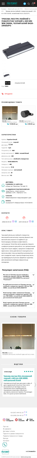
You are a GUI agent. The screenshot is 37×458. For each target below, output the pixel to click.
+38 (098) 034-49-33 (16, 415)
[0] (33, 3)
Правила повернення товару (13, 436)
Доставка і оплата (9, 431)
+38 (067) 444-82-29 (16, 413)
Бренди (5, 438)
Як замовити (7, 429)
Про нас (6, 426)
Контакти (6, 441)
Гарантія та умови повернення (13, 434)
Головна (3, 9)
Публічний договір (26, 456)
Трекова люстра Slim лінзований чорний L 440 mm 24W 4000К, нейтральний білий (18, 378)
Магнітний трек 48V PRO (15, 9)
